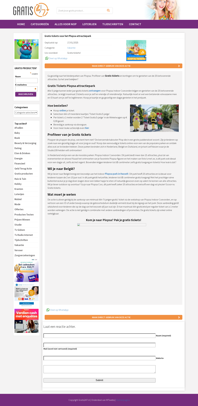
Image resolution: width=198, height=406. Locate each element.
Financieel (19, 163)
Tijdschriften (112, 24)
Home (21, 24)
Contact (135, 24)
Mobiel (18, 199)
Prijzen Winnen (22, 219)
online (62, 110)
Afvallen (18, 127)
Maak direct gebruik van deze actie (111, 65)
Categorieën (40, 24)
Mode (17, 204)
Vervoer (18, 250)
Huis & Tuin (20, 178)
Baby (17, 132)
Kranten (18, 189)
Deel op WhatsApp (58, 58)
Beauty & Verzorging (25, 143)
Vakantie (19, 245)
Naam (18, 76)
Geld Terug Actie (23, 168)
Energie (18, 158)
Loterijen (89, 24)
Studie (18, 224)
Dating (18, 148)
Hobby (17, 184)
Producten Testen (24, 214)
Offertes (18, 209)
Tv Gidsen (19, 229)
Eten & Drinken (22, 153)
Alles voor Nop (66, 24)
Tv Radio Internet (23, 235)
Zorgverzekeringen (24, 255)
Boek (17, 138)
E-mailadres (25, 85)
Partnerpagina (123, 400)
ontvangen (95, 90)
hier (87, 128)
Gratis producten (23, 173)
